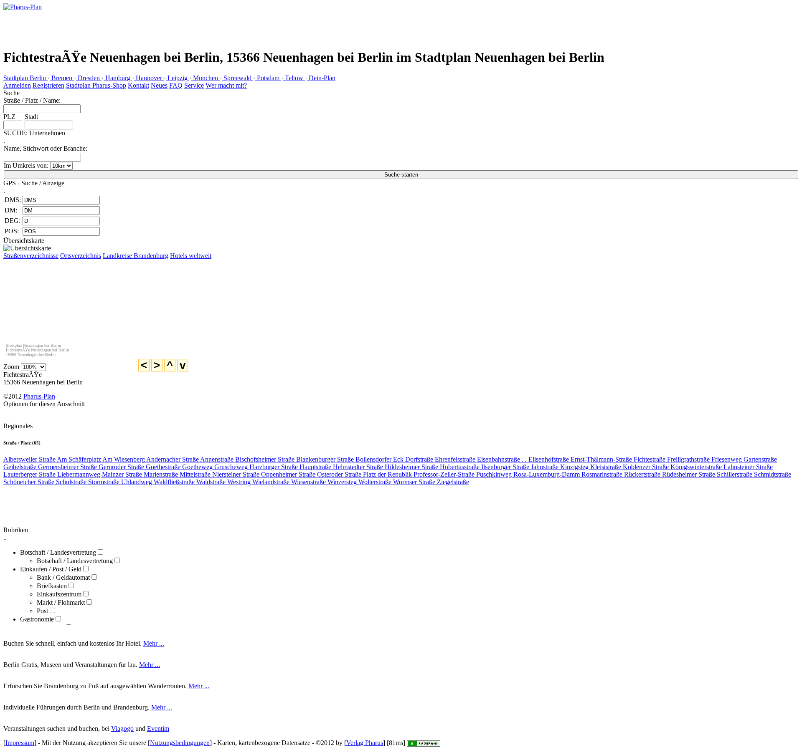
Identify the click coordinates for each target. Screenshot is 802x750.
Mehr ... (153, 643)
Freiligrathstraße (689, 459)
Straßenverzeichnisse (30, 255)
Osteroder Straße (340, 474)
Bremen (62, 77)
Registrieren (48, 85)
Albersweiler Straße (30, 459)
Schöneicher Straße (29, 481)
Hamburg (118, 77)
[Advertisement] (458, 19)
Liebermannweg (79, 474)
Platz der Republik (388, 474)
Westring (239, 481)
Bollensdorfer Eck (380, 459)
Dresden (89, 77)
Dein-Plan (321, 77)
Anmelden (17, 85)
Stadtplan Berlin (25, 77)
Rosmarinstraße (602, 474)
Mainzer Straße (123, 474)
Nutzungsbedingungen (180, 742)
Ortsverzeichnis (80, 255)
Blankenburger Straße (325, 459)
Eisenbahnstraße (502, 459)
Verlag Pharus (364, 742)
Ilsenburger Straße (506, 466)
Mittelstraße (196, 474)
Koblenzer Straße (646, 466)
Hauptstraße (316, 466)
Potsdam (268, 77)
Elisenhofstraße (549, 459)
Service (194, 85)
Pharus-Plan (39, 396)
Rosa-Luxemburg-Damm (547, 474)
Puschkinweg (494, 474)
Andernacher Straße (173, 459)
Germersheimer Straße (68, 466)
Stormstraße (104, 481)
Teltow (294, 77)
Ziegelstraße (453, 481)
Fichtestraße (650, 459)
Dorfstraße (420, 459)
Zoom (11, 366)
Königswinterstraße (696, 466)
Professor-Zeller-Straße (445, 474)
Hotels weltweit (190, 255)
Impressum (19, 742)
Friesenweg (727, 459)
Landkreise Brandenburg (135, 255)
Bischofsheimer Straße (265, 459)
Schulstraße (72, 481)
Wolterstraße (375, 481)
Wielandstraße (271, 481)
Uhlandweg (137, 481)
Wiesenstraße (309, 481)
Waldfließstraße (175, 481)
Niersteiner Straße (236, 474)
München (205, 77)
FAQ (176, 85)
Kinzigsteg (575, 466)
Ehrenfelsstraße (456, 459)
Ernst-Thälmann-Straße (602, 459)
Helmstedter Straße (359, 466)
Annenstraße (217, 459)
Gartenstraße (760, 459)
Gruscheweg (231, 466)
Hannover (149, 77)
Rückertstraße (643, 474)
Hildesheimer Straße (412, 466)
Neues (159, 85)
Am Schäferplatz (79, 459)
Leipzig (177, 77)
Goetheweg (198, 466)
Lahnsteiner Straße (748, 466)
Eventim (158, 728)
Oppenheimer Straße (289, 474)
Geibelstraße (20, 466)
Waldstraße (211, 481)
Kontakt (138, 85)
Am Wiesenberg (124, 459)
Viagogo (122, 728)
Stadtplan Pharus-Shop (96, 85)
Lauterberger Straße (30, 474)
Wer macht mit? (226, 85)
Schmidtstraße (772, 474)
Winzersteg (342, 481)
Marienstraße (162, 474)
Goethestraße (164, 466)
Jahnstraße (545, 466)
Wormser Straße (415, 481)
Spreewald (237, 77)
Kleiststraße (606, 466)
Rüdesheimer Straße (689, 474)
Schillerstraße (735, 474)
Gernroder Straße (122, 466)
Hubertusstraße (460, 466)
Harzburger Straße (274, 466)
